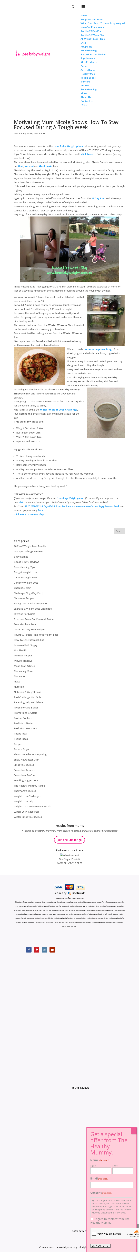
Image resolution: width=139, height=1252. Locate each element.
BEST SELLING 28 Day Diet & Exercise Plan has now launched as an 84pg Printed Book (71, 506)
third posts (46, 166)
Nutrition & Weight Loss (27, 692)
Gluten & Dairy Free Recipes (29, 629)
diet (21, 502)
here (40, 510)
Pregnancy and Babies (26, 707)
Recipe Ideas (21, 738)
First (93, 1165)
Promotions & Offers (25, 712)
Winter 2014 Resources (26, 811)
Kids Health (20, 650)
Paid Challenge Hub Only (27, 697)
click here (87, 154)
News (17, 681)
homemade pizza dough (99, 349)
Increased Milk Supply (25, 645)
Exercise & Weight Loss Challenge (33, 608)
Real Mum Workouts (25, 728)
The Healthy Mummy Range (29, 785)
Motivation (40, 133)
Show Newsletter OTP (26, 759)
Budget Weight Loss (25, 572)
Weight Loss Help (23, 801)
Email (99, 1178)
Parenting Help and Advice (28, 702)
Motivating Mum (23, 133)
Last (114, 1165)
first (20, 166)
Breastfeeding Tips (24, 567)
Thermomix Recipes (25, 790)
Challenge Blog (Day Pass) (28, 593)
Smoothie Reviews (24, 770)
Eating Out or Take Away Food (31, 603)
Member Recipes (23, 655)
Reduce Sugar (21, 749)
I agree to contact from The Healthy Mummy (110, 1220)
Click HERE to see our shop (29, 514)
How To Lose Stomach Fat (29, 640)
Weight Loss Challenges (27, 796)
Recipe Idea (20, 733)
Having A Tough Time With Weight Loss (36, 634)
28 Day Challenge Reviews (28, 551)
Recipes (18, 744)
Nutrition (19, 686)
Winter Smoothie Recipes (28, 816)
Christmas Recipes (24, 598)
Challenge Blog (22, 587)
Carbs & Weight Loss (25, 577)
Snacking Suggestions (26, 780)
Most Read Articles (24, 666)
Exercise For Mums (24, 614)
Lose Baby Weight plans (68, 146)
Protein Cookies (23, 718)
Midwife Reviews (23, 660)
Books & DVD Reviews (26, 561)
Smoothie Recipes (24, 764)
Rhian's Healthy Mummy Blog (30, 754)
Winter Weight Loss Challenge (58, 409)
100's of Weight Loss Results (30, 546)
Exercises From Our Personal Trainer (34, 619)
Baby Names (21, 556)
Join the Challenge (69, 840)
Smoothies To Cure (24, 775)
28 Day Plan (98, 198)
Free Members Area (25, 624)
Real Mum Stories (24, 723)
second (29, 166)
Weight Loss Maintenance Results (33, 806)
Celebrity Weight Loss (26, 582)
